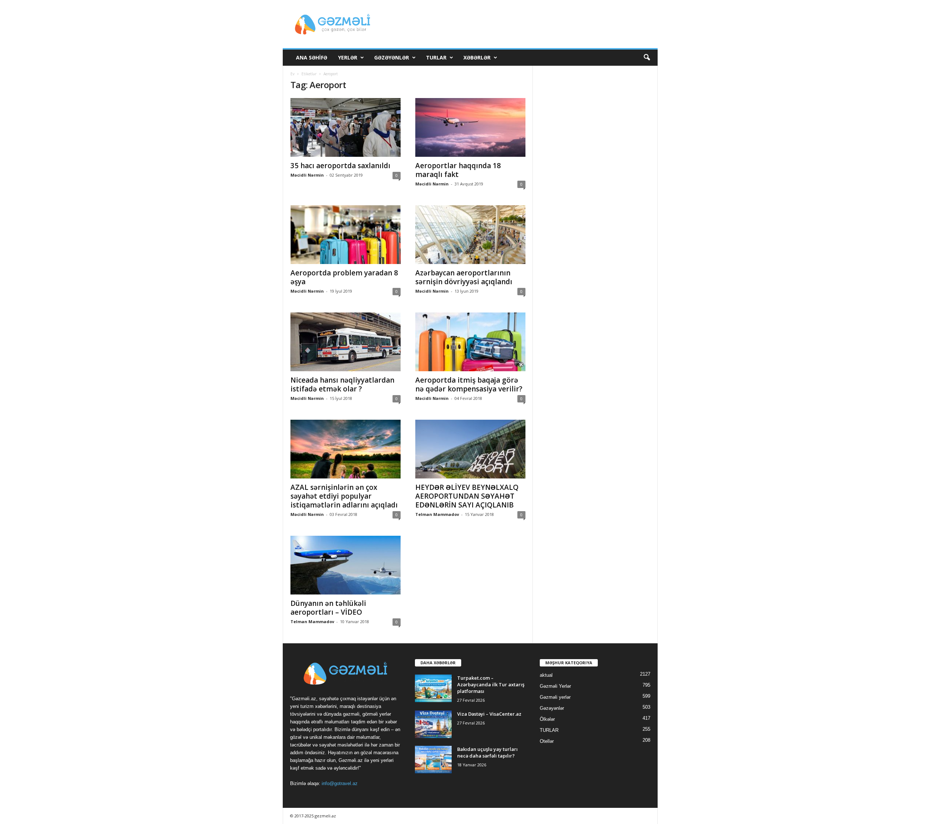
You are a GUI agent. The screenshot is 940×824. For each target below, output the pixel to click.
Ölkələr (547, 719)
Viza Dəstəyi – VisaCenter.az (489, 714)
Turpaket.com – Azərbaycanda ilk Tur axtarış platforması (490, 684)
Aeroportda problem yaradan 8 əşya (344, 277)
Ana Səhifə (311, 57)
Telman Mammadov (437, 514)
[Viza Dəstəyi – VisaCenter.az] (433, 724)
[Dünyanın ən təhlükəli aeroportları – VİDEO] (345, 565)
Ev (292, 73)
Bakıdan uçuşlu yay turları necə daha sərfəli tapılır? (487, 752)
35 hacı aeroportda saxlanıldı (340, 165)
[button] (647, 58)
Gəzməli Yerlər (555, 686)
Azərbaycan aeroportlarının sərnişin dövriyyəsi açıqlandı (463, 277)
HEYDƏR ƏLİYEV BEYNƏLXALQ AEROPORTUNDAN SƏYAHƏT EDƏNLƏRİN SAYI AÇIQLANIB (466, 496)
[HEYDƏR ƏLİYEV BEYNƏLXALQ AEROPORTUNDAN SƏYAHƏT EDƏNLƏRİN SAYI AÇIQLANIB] (470, 449)
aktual (546, 675)
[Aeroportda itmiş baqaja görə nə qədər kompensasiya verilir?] (470, 341)
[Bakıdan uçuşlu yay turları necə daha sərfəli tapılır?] (433, 759)
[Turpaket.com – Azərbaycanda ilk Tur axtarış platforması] (433, 688)
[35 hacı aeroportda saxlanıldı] (345, 127)
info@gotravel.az (340, 783)
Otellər (547, 741)
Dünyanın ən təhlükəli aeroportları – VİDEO (328, 608)
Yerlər (347, 57)
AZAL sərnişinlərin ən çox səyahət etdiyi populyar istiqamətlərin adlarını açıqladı (344, 496)
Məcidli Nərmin (307, 175)
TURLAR (436, 57)
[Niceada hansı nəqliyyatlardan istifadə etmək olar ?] (345, 341)
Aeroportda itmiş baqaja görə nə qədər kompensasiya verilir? (469, 384)
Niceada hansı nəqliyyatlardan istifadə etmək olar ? (342, 384)
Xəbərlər (477, 57)
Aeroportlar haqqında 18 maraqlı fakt (458, 170)
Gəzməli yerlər (555, 697)
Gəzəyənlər (391, 57)
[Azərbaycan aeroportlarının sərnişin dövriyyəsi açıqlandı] (470, 234)
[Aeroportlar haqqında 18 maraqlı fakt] (470, 127)
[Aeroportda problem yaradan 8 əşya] (345, 234)
